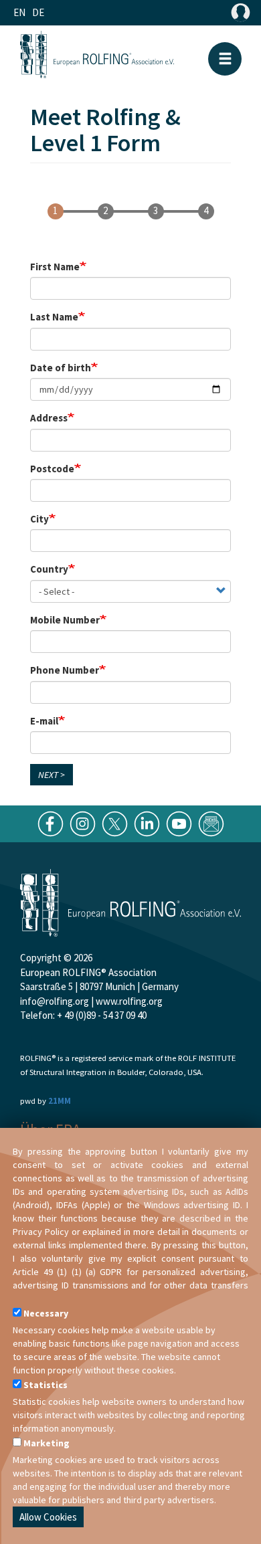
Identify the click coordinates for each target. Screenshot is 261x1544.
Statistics (45, 1385)
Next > (51, 775)
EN (19, 12)
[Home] (97, 54)
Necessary (45, 1313)
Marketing (46, 1443)
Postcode (52, 468)
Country (49, 569)
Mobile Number (65, 619)
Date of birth (60, 367)
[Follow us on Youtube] (179, 822)
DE (38, 12)
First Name (55, 266)
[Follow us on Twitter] (115, 822)
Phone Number (64, 670)
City (39, 518)
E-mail (44, 720)
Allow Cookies (48, 1517)
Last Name (54, 316)
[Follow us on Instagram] (83, 822)
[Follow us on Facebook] (50, 822)
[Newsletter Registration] (211, 822)
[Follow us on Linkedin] (147, 822)
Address (49, 417)
